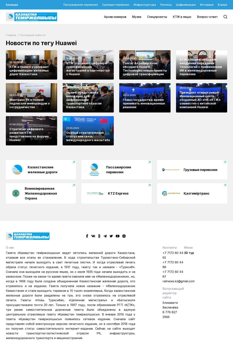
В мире (222, 4)
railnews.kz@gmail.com (179, 281)
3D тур (189, 253)
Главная (11, 35)
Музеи (136, 17)
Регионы (166, 4)
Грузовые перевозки (115, 4)
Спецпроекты (157, 17)
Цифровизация (186, 4)
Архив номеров (115, 17)
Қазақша (12, 4)
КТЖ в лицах (182, 17)
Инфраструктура (145, 4)
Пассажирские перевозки (80, 4)
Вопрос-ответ (207, 17)
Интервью (207, 4)
